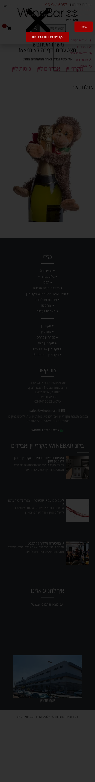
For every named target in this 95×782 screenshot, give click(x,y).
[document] (47, 391)
